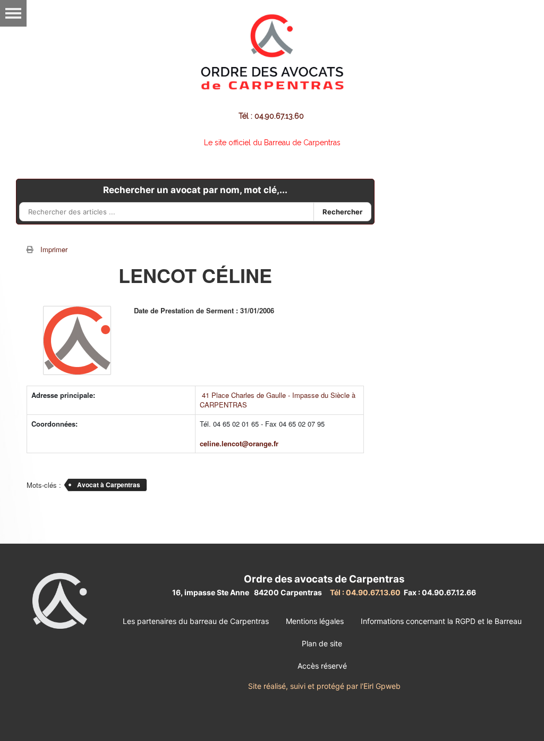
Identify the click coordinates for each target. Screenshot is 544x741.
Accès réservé (322, 665)
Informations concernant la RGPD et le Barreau (441, 621)
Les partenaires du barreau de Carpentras (196, 621)
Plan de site (322, 643)
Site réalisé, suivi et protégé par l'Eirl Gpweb (324, 685)
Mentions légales (315, 621)
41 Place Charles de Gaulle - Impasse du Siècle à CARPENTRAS (277, 400)
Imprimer (53, 249)
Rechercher (342, 211)
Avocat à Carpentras (108, 484)
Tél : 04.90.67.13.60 (272, 116)
